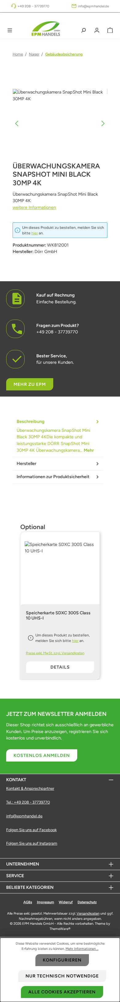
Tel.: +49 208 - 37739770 (28, 802)
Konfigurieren (62, 960)
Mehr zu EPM (30, 384)
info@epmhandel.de (93, 6)
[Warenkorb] (110, 30)
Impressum (45, 902)
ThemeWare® (60, 929)
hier (34, 233)
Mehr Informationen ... (82, 948)
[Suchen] (83, 30)
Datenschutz (87, 902)
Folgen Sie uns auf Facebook (31, 829)
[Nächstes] (102, 123)
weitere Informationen (34, 207)
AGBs (27, 902)
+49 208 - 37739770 (33, 6)
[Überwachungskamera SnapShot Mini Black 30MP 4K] (60, 123)
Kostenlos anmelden (42, 755)
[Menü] (10, 30)
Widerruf (66, 902)
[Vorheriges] (17, 123)
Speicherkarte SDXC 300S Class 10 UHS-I (58, 615)
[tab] (58, 436)
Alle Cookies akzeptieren (62, 992)
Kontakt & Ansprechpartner (30, 788)
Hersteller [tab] (26, 463)
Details (60, 667)
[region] (60, 123)
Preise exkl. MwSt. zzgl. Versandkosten (55, 653)
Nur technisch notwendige (62, 976)
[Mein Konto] (97, 30)
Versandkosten (88, 913)
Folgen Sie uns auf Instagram (31, 843)
